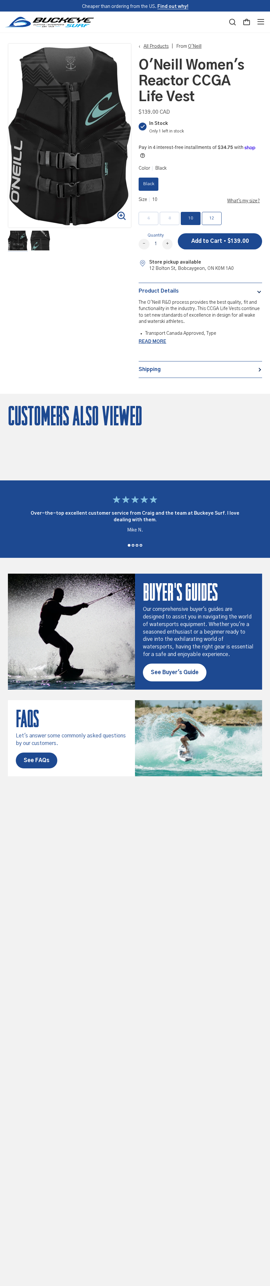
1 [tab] (129, 545)
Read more (152, 341)
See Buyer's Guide (175, 672)
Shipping (150, 369)
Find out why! (172, 6)
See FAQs (36, 760)
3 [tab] (137, 545)
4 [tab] (141, 545)
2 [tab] (133, 545)
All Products (156, 46)
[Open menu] (261, 22)
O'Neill (195, 46)
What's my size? (243, 201)
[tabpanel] (135, 516)
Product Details (159, 291)
